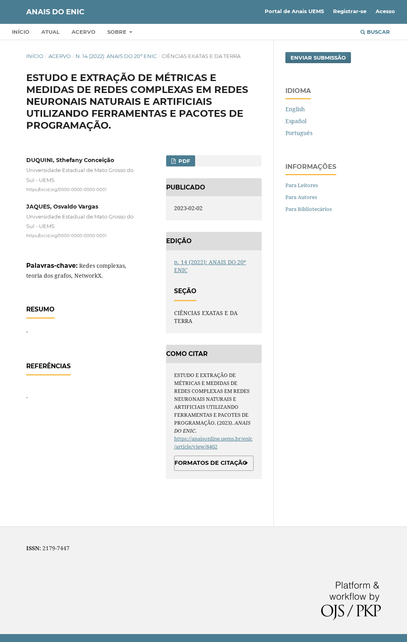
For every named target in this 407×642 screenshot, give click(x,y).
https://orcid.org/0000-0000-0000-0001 (66, 189)
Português (298, 133)
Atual (50, 32)
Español (295, 121)
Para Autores (301, 197)
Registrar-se (349, 11)
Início (20, 32)
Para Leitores (301, 185)
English (295, 109)
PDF (183, 161)
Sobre (117, 32)
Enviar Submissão (318, 57)
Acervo (83, 32)
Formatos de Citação (210, 462)
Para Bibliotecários (308, 209)
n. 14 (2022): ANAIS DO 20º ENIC (116, 56)
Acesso (385, 11)
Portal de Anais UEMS (294, 11)
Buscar (377, 32)
